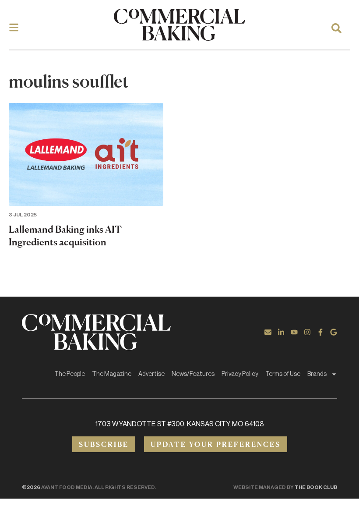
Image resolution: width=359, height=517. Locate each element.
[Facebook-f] (320, 332)
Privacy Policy (240, 374)
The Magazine (111, 374)
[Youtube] (294, 332)
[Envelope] (267, 332)
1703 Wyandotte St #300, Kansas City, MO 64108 (179, 424)
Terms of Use (282, 374)
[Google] (333, 332)
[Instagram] (307, 332)
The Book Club (316, 487)
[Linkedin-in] (281, 332)
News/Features (193, 374)
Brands (317, 374)
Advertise (151, 374)
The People (69, 374)
